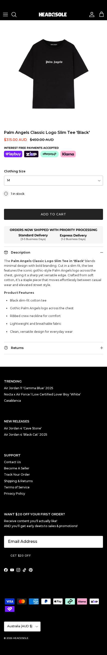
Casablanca (12, 400)
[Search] (16, 14)
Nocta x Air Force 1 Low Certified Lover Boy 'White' (42, 394)
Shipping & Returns (18, 481)
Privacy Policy (14, 493)
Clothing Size (14, 171)
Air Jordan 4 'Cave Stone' (23, 428)
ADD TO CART (53, 214)
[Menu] (5, 14)
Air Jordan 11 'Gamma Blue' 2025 (28, 388)
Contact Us (12, 462)
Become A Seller (16, 468)
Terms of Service (17, 487)
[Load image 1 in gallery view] (53, 74)
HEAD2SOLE (20, 638)
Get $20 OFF (20, 555)
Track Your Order (17, 474)
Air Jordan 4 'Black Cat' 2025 (25, 434)
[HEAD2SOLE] (53, 14)
